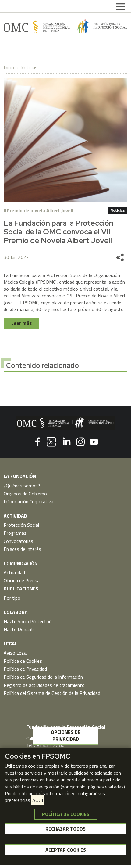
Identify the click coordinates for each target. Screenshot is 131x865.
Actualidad (14, 572)
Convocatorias (18, 541)
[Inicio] (65, 26)
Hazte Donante (20, 629)
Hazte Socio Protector (27, 621)
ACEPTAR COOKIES (65, 849)
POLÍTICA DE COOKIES (65, 814)
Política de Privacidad (25, 669)
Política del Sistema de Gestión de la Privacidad (52, 693)
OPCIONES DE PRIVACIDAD (65, 735)
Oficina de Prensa (22, 580)
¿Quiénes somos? (22, 485)
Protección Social (21, 525)
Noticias (28, 67)
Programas (15, 533)
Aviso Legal (15, 652)
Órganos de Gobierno (25, 493)
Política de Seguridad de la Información (43, 676)
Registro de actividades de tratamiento (44, 685)
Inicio (9, 67)
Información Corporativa (28, 501)
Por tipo (12, 597)
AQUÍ (37, 800)
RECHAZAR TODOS (65, 828)
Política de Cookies (23, 661)
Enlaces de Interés (22, 549)
